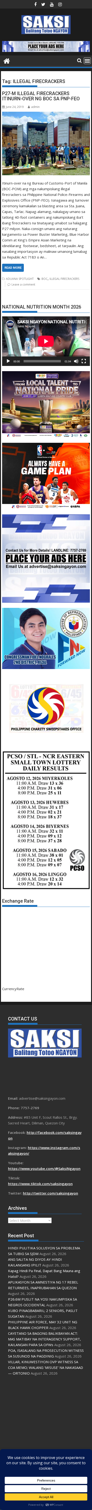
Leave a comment (23, 284)
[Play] (8, 361)
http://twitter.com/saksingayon (50, 1193)
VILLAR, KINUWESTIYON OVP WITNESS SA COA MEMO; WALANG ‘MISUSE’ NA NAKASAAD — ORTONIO (45, 1367)
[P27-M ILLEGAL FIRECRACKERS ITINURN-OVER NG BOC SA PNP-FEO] (46, 143)
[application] (46, 341)
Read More (12, 267)
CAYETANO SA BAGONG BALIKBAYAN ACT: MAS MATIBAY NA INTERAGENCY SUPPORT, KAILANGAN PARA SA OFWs (44, 1339)
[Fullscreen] (83, 361)
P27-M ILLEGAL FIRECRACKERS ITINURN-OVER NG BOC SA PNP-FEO (41, 96)
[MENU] (87, 60)
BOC (45, 279)
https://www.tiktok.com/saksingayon (40, 1183)
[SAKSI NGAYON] (6, 60)
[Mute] (76, 361)
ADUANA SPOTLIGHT (20, 279)
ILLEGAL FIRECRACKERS (64, 279)
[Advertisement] (46, 1427)
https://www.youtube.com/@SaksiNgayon (44, 1168)
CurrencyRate (13, 988)
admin (35, 107)
